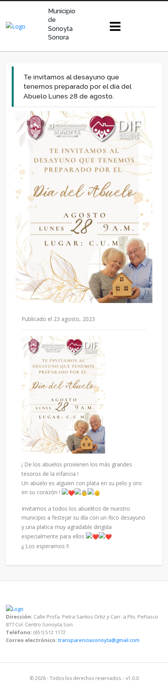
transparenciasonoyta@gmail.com (98, 640)
